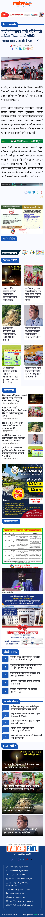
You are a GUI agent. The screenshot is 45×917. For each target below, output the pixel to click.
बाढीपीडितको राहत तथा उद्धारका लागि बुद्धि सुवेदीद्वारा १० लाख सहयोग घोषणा (21, 831)
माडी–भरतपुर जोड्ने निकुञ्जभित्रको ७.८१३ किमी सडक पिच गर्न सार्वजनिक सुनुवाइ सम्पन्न (21, 787)
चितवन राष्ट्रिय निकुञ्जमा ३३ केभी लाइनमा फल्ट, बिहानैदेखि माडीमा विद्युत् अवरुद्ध (22, 766)
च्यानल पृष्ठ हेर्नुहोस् (7, 592)
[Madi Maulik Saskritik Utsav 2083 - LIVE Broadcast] (22, 579)
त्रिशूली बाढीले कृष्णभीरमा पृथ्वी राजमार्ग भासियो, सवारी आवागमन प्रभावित (19, 809)
